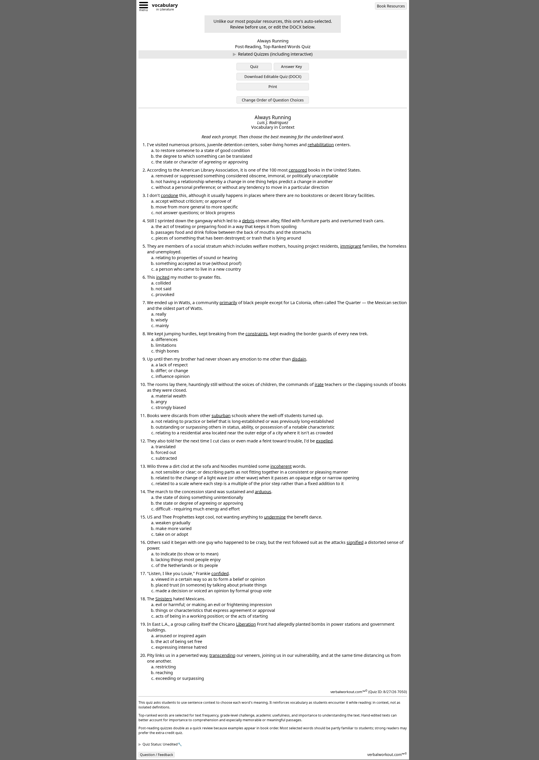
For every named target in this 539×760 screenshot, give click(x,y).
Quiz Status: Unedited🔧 (162, 744)
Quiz (254, 66)
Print (272, 86)
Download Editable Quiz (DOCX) (272, 76)
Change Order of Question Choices (273, 100)
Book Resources (391, 6)
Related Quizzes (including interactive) (275, 54)
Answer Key (291, 66)
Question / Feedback (156, 754)
